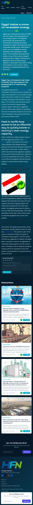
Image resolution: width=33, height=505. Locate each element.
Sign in (22, 13)
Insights (13, 7)
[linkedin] (11, 475)
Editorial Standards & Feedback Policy (10, 485)
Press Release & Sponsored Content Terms (12, 489)
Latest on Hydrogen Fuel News (8, 18)
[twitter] (5, 475)
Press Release (23, 7)
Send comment (6, 272)
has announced (23, 90)
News (7, 7)
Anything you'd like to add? (11, 262)
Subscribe (29, 13)
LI (7, 74)
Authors (3, 481)
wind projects (8, 232)
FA (2, 74)
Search (18, 7)
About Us (3, 479)
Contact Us (4, 483)
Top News (2, 7)
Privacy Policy (4, 491)
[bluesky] (2, 475)
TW (5, 74)
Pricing (30, 7)
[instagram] (8, 475)
